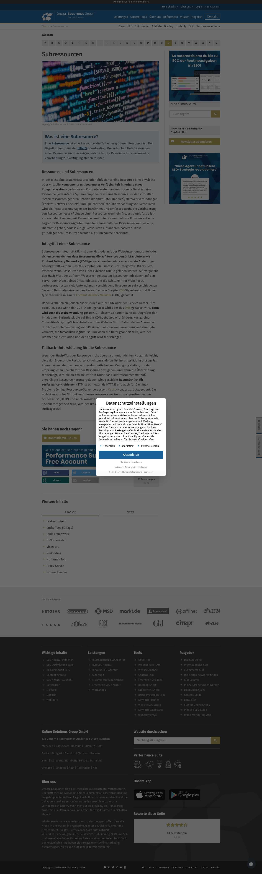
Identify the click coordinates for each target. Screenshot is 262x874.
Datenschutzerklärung (132, 472)
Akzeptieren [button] (131, 455)
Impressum (148, 472)
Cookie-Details (115, 472)
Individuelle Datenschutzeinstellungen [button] (131, 467)
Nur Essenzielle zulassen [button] (131, 462)
